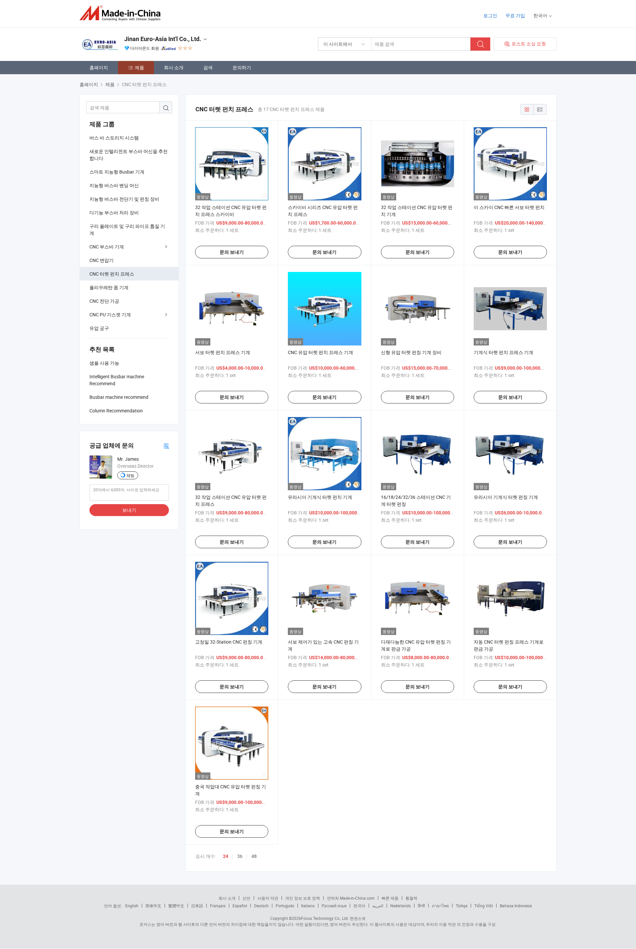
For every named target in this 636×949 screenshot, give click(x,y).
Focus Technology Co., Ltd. (325, 918)
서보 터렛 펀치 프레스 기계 (222, 352)
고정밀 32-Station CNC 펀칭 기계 (228, 642)
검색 (208, 67)
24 (225, 856)
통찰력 (411, 898)
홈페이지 (98, 67)
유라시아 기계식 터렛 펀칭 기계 (506, 497)
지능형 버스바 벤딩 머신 (114, 185)
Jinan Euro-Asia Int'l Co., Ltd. (162, 38)
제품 (139, 67)
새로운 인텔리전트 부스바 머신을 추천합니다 (128, 154)
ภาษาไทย (440, 905)
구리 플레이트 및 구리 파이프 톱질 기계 (127, 229)
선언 (246, 898)
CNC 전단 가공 (104, 301)
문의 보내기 (232, 252)
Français (218, 905)
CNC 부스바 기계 (106, 246)
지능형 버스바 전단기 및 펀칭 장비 (124, 199)
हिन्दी (421, 905)
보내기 (129, 510)
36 (239, 856)
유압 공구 (99, 328)
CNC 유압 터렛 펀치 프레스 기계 (320, 352)
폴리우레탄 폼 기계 (109, 287)
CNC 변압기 (101, 260)
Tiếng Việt (483, 905)
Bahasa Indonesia (516, 905)
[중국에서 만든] (122, 13)
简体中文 (153, 905)
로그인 (490, 15)
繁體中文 (176, 905)
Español (240, 905)
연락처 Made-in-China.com (351, 898)
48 (254, 856)
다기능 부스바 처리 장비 (114, 212)
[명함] (166, 445)
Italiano (308, 905)
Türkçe (461, 905)
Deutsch (261, 905)
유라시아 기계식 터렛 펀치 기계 (320, 497)
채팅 (130, 475)
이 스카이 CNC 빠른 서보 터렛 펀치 (509, 207)
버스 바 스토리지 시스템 (114, 137)
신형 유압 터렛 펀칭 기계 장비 (411, 352)
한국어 (359, 905)
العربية (377, 905)
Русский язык (334, 905)
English (131, 905)
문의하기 (242, 67)
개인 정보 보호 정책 (302, 898)
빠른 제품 (390, 898)
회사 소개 (174, 67)
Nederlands (400, 905)
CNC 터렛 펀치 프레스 (111, 274)
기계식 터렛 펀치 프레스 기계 (503, 352)
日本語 (197, 905)
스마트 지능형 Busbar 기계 (116, 172)
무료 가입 (515, 15)
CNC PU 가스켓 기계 (110, 314)
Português (285, 905)
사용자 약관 (267, 898)
